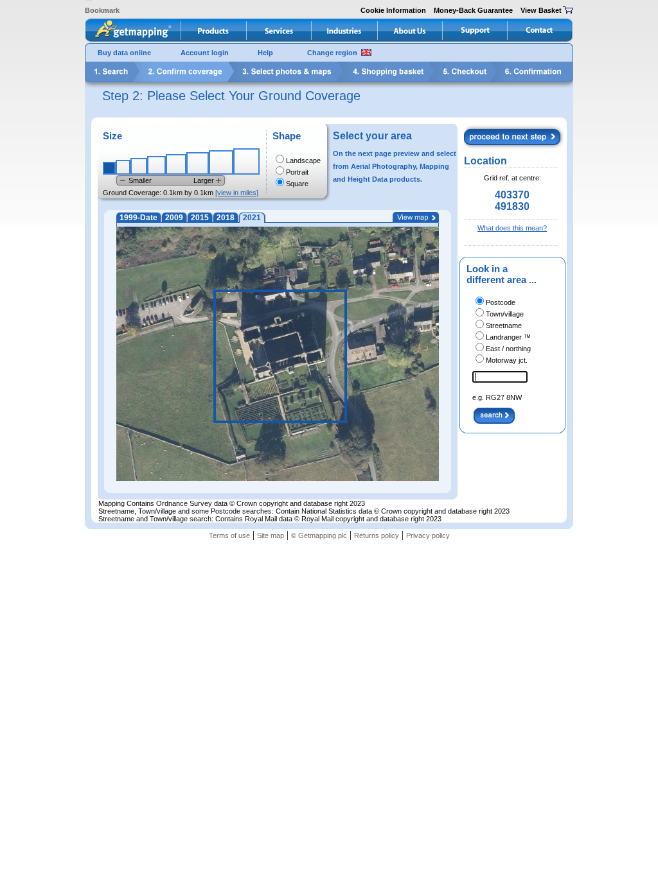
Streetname (504, 325)
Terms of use (229, 535)
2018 (226, 217)
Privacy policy (428, 535)
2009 (174, 217)
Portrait (297, 172)
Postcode (500, 302)
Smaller (140, 180)
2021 (252, 217)
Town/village (505, 314)
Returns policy (376, 535)
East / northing (508, 348)
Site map (270, 535)
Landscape (303, 160)
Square (297, 183)
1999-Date (138, 217)
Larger (203, 180)
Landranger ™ (508, 337)
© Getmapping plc (319, 535)
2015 (200, 217)
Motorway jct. (507, 360)
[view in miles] (236, 192)
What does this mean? (512, 228)
